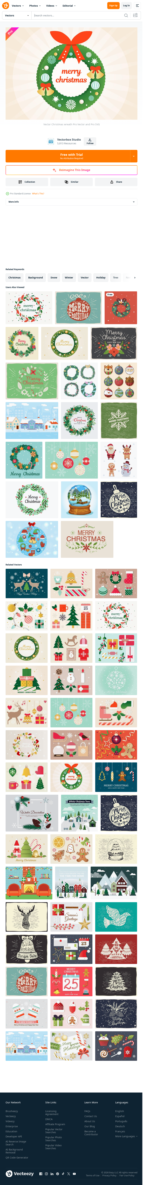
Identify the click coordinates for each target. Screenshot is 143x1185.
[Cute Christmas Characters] (119, 458)
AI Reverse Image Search (16, 1141)
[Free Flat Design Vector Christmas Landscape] (71, 881)
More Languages (122, 1134)
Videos (50, 5)
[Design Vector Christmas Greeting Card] (32, 811)
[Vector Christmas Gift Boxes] (116, 646)
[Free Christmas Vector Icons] (116, 582)
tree (115, 275)
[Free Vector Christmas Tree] (116, 947)
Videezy (10, 1119)
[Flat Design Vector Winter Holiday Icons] (116, 775)
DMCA (48, 1117)
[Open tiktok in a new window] (63, 1175)
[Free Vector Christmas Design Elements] (71, 582)
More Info (14, 200)
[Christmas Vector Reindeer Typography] (27, 915)
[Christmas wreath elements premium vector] (79, 379)
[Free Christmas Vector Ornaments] (27, 614)
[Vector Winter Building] (32, 418)
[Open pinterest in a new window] (57, 1175)
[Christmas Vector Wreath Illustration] (29, 306)
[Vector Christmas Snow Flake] (119, 418)
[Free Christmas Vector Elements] (71, 614)
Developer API (14, 1134)
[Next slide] (129, 276)
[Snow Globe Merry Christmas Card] (79, 498)
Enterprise (12, 1124)
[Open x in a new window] (68, 1175)
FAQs (86, 1109)
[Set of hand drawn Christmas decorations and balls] (119, 379)
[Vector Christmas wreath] (71, 775)
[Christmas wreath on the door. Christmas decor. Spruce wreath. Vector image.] (121, 306)
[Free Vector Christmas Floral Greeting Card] (32, 379)
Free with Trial (71, 156)
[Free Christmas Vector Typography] (116, 979)
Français (117, 1129)
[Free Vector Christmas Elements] (32, 537)
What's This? (38, 193)
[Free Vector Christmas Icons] (71, 743)
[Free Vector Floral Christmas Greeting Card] (87, 537)
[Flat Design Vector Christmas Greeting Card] (79, 811)
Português (119, 1119)
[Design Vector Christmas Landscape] (114, 881)
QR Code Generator (11, 1157)
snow (54, 275)
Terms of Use (93, 1175)
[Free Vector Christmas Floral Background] (114, 341)
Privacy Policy (110, 1175)
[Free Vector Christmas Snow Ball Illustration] (116, 847)
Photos (33, 5)
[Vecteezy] (5, 5)
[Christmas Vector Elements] (116, 1044)
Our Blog (88, 1124)
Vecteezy (11, 1114)
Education (11, 1129)
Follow (90, 143)
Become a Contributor (90, 1131)
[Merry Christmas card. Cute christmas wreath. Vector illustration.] (24, 458)
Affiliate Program (54, 1122)
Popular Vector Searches (53, 1129)
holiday (101, 275)
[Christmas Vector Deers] (27, 582)
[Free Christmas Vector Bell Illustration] (27, 947)
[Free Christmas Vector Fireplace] (29, 881)
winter (69, 275)
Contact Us (89, 1114)
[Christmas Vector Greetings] (71, 947)
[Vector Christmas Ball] (78, 306)
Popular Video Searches (53, 1145)
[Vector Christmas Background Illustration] (116, 678)
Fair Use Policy (127, 1175)
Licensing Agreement (51, 1111)
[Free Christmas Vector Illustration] (64, 341)
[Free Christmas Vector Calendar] (71, 979)
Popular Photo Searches (53, 1137)
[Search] (126, 15)
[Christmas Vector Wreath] (27, 743)
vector (85, 275)
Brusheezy (12, 1109)
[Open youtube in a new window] (74, 1175)
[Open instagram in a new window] (46, 1175)
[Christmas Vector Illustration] (71, 1044)
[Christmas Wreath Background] (22, 341)
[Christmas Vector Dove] (116, 915)
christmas (14, 275)
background (35, 275)
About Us (88, 1119)
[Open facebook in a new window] (40, 1175)
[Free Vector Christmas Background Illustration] (116, 743)
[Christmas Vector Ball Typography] (119, 498)
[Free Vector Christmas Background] (27, 847)
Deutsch (117, 1124)
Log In (126, 5)
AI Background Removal (14, 1149)
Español (117, 1114)
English (117, 1109)
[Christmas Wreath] (32, 498)
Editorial (68, 5)
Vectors (16, 5)
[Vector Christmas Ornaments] (71, 458)
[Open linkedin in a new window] (52, 1175)
